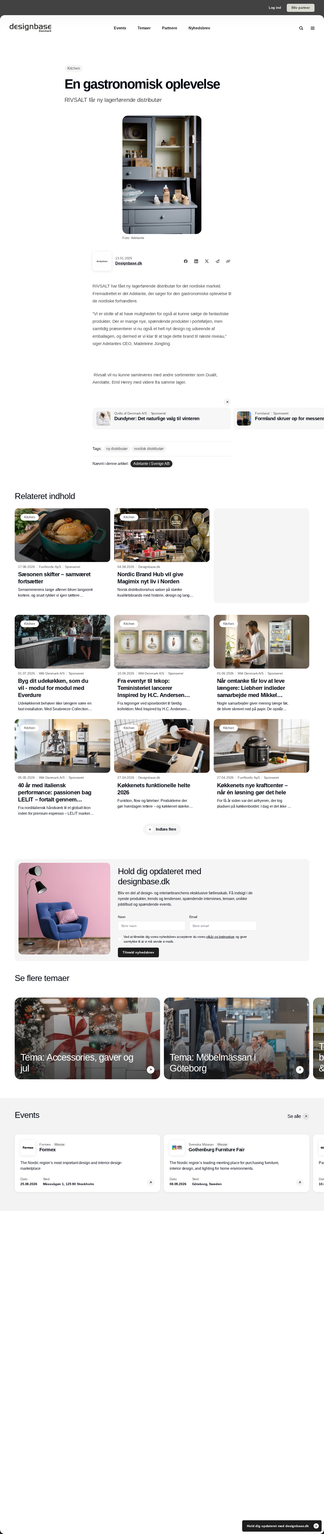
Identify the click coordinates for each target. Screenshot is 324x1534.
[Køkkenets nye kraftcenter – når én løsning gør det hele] (261, 764)
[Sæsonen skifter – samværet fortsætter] (62, 553)
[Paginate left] (18, 1038)
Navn (121, 917)
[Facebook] (186, 261)
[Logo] (30, 28)
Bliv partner (301, 7)
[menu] (313, 28)
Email (193, 917)
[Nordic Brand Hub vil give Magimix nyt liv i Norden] (162, 553)
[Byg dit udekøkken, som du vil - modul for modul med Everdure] (62, 663)
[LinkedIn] (196, 261)
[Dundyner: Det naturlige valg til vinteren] (162, 418)
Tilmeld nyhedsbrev (138, 952)
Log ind (275, 7)
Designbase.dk (128, 263)
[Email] (217, 261)
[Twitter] (207, 261)
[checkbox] (120, 939)
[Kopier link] (228, 261)
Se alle (294, 1116)
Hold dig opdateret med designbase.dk (278, 1526)
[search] (301, 28)
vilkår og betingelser (220, 937)
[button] (227, 402)
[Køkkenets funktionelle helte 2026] (162, 764)
